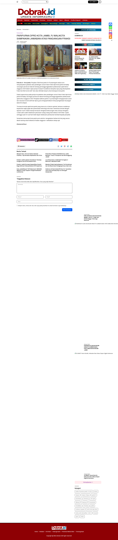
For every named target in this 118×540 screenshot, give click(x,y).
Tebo (68, 23)
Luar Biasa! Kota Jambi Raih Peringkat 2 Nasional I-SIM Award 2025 (56, 160)
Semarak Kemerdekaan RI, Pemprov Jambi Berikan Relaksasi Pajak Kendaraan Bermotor (80, 58)
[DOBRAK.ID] (36, 12)
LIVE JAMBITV (93, 1)
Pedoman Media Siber (68, 531)
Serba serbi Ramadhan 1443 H (83, 513)
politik (92, 506)
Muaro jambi (36, 23)
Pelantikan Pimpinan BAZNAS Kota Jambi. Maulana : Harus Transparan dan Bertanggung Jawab (58, 155)
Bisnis (95, 491)
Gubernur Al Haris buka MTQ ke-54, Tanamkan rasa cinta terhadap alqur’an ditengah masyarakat (58, 170)
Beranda (19, 20)
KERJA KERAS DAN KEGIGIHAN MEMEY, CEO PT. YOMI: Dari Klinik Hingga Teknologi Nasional (92, 218)
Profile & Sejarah (76, 20)
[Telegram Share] (68, 146)
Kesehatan (78, 498)
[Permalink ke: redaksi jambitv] (18, 42)
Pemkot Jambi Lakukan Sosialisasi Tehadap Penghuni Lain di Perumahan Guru (29, 160)
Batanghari (44, 23)
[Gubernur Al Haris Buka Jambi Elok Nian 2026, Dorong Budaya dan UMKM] (81, 65)
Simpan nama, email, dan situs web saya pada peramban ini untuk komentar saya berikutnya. (42, 205)
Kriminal (49, 20)
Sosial (95, 513)
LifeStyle (84, 20)
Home (36, 531)
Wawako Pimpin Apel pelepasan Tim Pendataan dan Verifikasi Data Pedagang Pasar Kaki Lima (58, 165)
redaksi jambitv (23, 41)
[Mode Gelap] (99, 1)
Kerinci (93, 23)
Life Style (92, 498)
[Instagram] (110, 34)
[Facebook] (110, 24)
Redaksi (41, 531)
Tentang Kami (80, 531)
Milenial (67, 20)
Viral (18, 23)
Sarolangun (86, 23)
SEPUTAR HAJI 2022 (92, 509)
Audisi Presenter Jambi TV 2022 (84, 491)
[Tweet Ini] (61, 146)
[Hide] (111, 40)
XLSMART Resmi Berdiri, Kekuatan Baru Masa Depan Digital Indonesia (92, 477)
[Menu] (18, 1)
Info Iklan (48, 531)
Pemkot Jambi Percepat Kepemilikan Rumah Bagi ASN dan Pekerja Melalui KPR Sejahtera (29, 165)
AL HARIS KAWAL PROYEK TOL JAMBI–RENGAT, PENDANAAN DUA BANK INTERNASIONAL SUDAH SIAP (95, 58)
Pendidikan (78, 506)
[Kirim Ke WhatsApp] (71, 146)
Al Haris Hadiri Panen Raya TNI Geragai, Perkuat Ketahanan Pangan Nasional (95, 72)
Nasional (26, 20)
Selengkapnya (87, 482)
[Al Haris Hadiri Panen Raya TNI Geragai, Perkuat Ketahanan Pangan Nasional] (95, 65)
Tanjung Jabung (76, 23)
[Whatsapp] (110, 27)
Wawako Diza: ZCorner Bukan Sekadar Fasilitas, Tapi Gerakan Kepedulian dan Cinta (29, 154)
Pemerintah (34, 20)
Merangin (62, 23)
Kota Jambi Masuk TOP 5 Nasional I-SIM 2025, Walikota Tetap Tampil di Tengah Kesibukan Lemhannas (29, 170)
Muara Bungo (53, 23)
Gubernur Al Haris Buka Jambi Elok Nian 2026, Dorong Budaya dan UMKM (81, 72)
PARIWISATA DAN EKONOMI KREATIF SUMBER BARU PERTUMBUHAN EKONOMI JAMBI (91, 348)
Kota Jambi (27, 23)
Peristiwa (42, 20)
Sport (61, 20)
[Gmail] (110, 30)
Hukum (56, 20)
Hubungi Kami (56, 531)
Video (82, 516)
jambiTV (94, 495)
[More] (110, 37)
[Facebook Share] (58, 146)
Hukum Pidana (85, 495)
